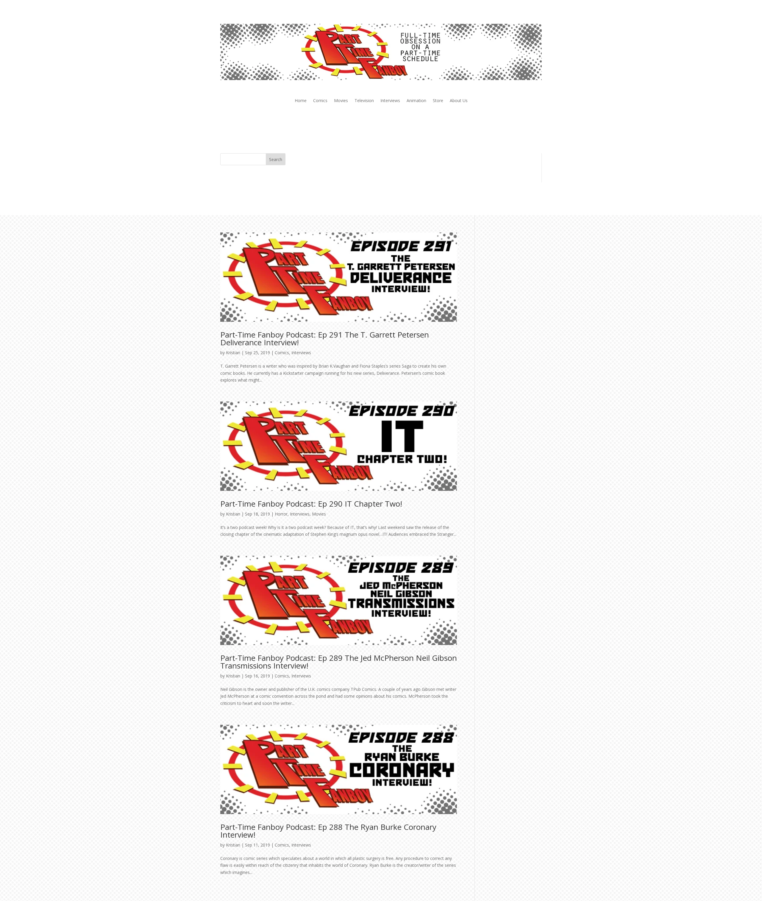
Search (275, 159)
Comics (320, 101)
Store (438, 101)
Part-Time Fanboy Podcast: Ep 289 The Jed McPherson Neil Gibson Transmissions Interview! (338, 661)
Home (301, 101)
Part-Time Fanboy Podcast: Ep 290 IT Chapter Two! (311, 503)
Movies (341, 101)
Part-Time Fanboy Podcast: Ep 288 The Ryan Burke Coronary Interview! (328, 831)
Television (364, 101)
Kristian (233, 352)
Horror (281, 514)
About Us (459, 101)
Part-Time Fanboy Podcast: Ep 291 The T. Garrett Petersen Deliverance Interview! (324, 338)
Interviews (390, 101)
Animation (416, 101)
